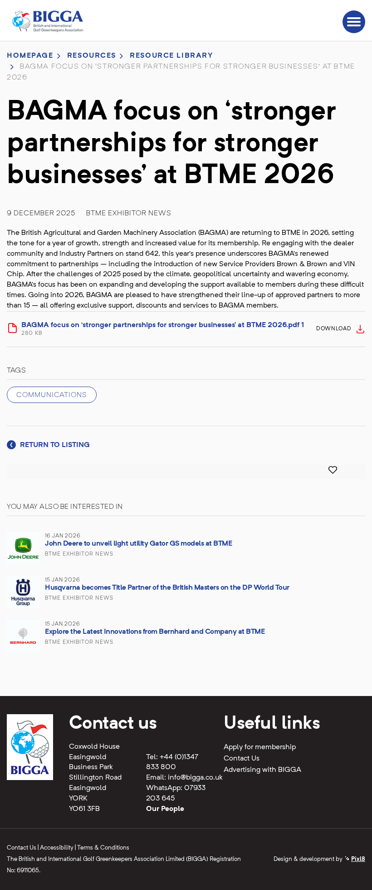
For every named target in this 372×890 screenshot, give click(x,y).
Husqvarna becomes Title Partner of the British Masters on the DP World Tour (167, 588)
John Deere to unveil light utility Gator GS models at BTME (138, 543)
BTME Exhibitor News (128, 213)
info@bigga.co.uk (195, 777)
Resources (91, 56)
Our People (165, 809)
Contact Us (241, 758)
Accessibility (56, 848)
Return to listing (54, 445)
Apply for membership (260, 747)
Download (334, 329)
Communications (51, 395)
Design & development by (319, 859)
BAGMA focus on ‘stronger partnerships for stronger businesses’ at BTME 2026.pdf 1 (162, 329)
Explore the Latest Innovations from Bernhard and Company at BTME (154, 632)
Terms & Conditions (103, 848)
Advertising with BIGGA (262, 770)
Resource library (171, 56)
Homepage (30, 56)
